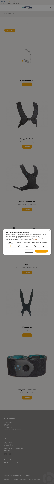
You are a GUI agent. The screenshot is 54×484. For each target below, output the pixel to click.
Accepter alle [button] (41, 251)
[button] (10, 251)
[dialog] (27, 242)
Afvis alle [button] (29, 251)
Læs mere (35, 239)
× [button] (49, 230)
